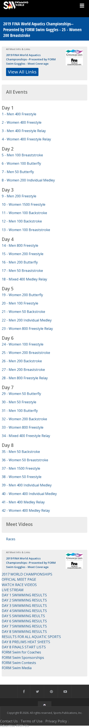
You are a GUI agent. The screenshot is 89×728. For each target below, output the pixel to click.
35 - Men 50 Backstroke (21, 451)
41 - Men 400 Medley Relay (23, 502)
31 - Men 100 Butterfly (20, 410)
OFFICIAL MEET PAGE (19, 579)
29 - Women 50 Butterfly (21, 393)
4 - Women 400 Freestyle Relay (26, 139)
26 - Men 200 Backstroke (22, 361)
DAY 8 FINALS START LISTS (24, 647)
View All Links (22, 72)
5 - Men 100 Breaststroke (22, 155)
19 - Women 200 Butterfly (22, 294)
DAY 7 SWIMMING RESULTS (24, 626)
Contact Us (9, 721)
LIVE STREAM (13, 590)
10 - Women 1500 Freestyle (23, 204)
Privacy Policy (56, 721)
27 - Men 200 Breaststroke (23, 369)
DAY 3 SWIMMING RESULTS (24, 605)
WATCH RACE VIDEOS (19, 584)
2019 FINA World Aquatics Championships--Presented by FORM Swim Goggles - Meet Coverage (31, 59)
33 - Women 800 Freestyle (22, 427)
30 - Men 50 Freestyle (19, 402)
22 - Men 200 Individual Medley (27, 320)
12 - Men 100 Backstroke (22, 221)
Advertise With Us (14, 725)
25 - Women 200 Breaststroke (26, 352)
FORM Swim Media (17, 668)
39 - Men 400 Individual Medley (27, 485)
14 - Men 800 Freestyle (20, 245)
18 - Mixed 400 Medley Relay (24, 279)
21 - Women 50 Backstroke (23, 311)
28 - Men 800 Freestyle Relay (25, 378)
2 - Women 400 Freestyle (21, 122)
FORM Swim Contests (19, 662)
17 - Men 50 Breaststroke (22, 270)
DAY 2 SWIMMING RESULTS (24, 600)
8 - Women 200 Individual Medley (28, 180)
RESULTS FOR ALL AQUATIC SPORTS (31, 636)
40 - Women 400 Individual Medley (29, 493)
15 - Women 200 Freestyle (22, 253)
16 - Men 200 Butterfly (20, 262)
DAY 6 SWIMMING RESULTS (24, 621)
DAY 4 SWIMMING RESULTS (24, 610)
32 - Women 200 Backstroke (24, 419)
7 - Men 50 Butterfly (18, 171)
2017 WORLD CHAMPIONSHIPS (27, 574)
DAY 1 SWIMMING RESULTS (24, 595)
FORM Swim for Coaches (21, 652)
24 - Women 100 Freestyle (22, 344)
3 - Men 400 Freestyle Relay (24, 130)
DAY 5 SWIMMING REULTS (23, 616)
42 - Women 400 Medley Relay (26, 510)
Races (10, 539)
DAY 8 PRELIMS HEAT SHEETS (26, 642)
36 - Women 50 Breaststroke (25, 460)
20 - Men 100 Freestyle (20, 303)
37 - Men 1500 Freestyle (21, 468)
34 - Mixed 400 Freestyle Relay (26, 435)
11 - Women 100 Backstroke (24, 212)
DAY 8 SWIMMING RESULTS (24, 631)
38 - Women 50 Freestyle (21, 476)
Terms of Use (32, 721)
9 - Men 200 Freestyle (19, 196)
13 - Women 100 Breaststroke (26, 229)
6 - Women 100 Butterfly (21, 163)
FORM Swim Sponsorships (23, 657)
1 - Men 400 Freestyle (19, 114)
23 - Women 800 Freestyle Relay (27, 328)
